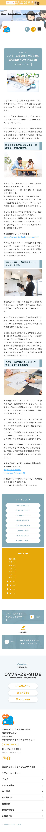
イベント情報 (8, 785)
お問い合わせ (8, 809)
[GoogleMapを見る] (10, 744)
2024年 (12, 585)
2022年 (12, 593)
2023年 (12, 589)
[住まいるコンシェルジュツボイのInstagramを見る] (4, 758)
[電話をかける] (27, 29)
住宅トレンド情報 (23, 525)
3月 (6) (12, 562)
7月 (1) (12, 574)
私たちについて (22, 535)
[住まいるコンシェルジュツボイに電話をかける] (23, 676)
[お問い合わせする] (33, 29)
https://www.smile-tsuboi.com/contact (21, 237)
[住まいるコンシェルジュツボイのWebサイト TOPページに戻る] (6, 29)
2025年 (12, 581)
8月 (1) (12, 577)
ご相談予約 (7, 815)
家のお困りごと (22, 505)
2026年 (12, 558)
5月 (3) (12, 568)
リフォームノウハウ (22, 64)
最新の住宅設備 (22, 520)
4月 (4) (12, 565)
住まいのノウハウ (23, 510)
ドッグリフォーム (23, 540)
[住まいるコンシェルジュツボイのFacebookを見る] (8, 758)
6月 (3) (12, 571)
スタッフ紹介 (23, 530)
